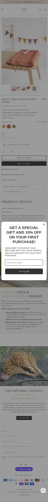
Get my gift (24, 271)
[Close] (44, 224)
